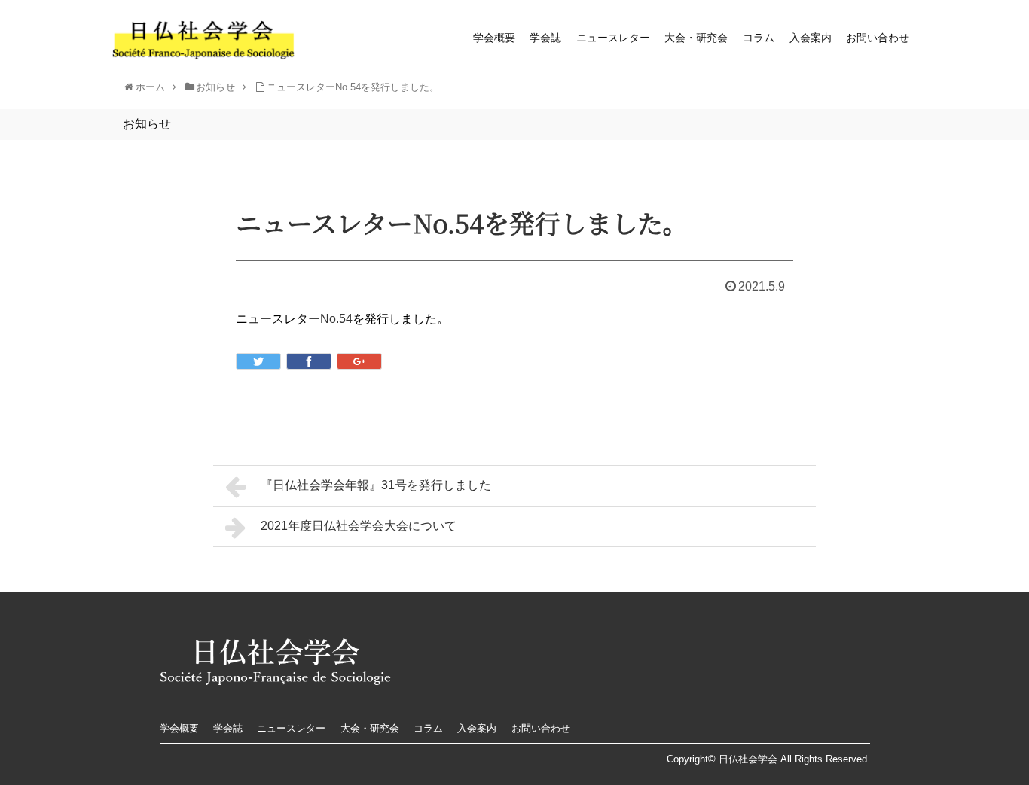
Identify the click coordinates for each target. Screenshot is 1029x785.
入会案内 (810, 38)
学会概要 (494, 38)
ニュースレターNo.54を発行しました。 (353, 87)
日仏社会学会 (748, 759)
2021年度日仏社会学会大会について (358, 525)
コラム (758, 38)
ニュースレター (613, 38)
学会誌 (545, 38)
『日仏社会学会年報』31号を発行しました (376, 485)
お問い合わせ (877, 38)
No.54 (336, 318)
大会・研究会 (696, 38)
